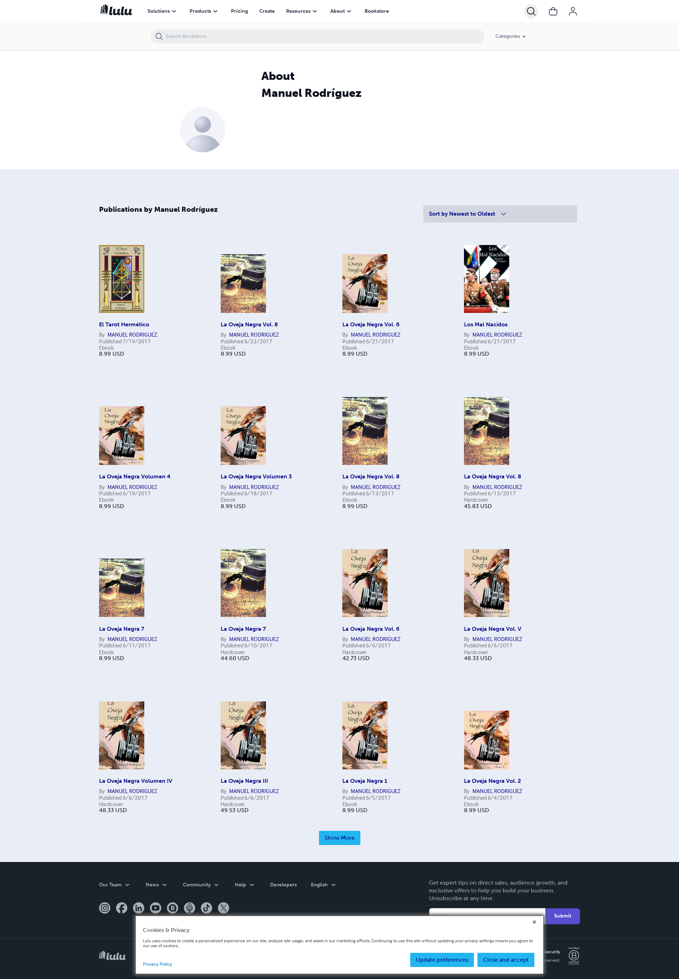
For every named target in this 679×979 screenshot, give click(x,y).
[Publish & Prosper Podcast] (189, 908)
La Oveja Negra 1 (364, 780)
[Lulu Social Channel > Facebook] (121, 908)
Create (267, 11)
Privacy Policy (157, 964)
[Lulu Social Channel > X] (223, 908)
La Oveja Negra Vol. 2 (492, 780)
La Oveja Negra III (244, 780)
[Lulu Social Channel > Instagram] (104, 908)
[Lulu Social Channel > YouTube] (155, 908)
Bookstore (377, 11)
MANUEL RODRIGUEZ (132, 334)
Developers (283, 885)
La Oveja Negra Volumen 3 (256, 476)
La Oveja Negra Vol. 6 (371, 324)
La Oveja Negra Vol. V (492, 628)
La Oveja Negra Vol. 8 (249, 324)
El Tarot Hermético (124, 324)
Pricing (239, 11)
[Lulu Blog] (172, 908)
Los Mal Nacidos (485, 324)
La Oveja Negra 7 (121, 628)
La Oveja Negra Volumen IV (135, 780)
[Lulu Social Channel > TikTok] (206, 908)
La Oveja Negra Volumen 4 (134, 476)
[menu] (174, 11)
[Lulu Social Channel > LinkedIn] (138, 908)
